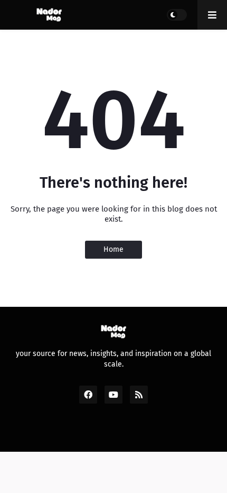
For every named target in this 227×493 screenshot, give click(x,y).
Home (113, 249)
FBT (189, 432)
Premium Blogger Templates (119, 432)
